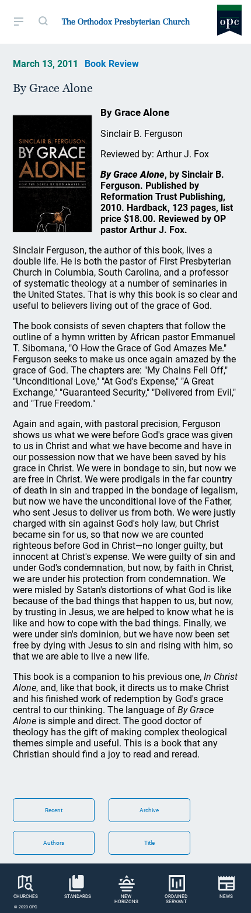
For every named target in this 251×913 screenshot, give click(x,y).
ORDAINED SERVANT (176, 899)
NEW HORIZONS (126, 899)
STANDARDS (77, 896)
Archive (149, 810)
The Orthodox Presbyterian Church (126, 21)
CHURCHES (25, 896)
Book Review (112, 63)
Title (149, 843)
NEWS (226, 896)
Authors (53, 843)
